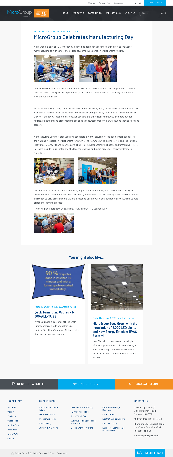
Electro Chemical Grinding (113, 418)
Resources (118, 3)
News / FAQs (104, 3)
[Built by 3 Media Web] (12, 453)
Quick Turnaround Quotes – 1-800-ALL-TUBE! (54, 314)
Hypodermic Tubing (47, 418)
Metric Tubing (45, 423)
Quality (10, 411)
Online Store (89, 384)
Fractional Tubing (47, 414)
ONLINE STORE (155, 3)
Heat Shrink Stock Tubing (82, 407)
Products (78, 13)
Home (65, 13)
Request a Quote (30, 384)
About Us (130, 13)
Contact (92, 3)
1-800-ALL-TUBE (146, 384)
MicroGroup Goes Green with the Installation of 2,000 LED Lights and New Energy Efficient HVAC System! (115, 329)
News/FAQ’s (12, 434)
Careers (10, 438)
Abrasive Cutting (109, 423)
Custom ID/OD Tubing (48, 427)
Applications (113, 13)
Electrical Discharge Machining (111, 408)
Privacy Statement (58, 453)
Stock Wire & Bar (78, 416)
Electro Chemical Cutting (82, 427)
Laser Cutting (108, 414)
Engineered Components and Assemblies (113, 429)
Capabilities (95, 13)
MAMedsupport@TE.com (146, 435)
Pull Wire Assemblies (80, 411)
